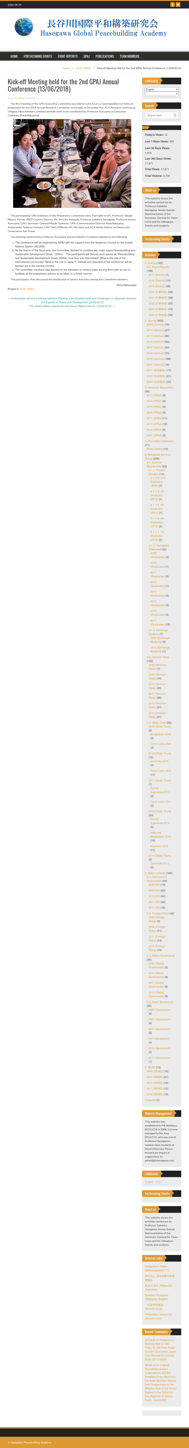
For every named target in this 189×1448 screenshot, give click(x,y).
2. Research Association (159, 387)
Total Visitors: (154, 176)
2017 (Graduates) (157, 622)
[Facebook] (172, 4)
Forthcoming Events (38, 56)
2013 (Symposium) (160, 1058)
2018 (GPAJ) (83, 68)
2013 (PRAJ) (154, 395)
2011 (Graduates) (157, 574)
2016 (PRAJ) (154, 412)
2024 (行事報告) (158, 315)
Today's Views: (154, 134)
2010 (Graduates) (157, 564)
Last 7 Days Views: (157, 141)
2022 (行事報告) (158, 303)
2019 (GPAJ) (154, 429)
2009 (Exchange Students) (160, 639)
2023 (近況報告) (156, 381)
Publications (105, 56)
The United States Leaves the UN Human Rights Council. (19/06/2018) (72, 306)
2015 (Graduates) (157, 612)
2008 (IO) (154, 884)
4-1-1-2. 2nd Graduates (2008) (157, 481)
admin (21, 98)
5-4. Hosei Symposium (160, 1002)
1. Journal (151, 320)
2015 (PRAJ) (154, 406)
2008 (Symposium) (160, 1009)
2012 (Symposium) (160, 1048)
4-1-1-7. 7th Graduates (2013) (157, 535)
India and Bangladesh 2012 (160, 834)
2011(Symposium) (159, 1038)
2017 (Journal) (155, 347)
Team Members (129, 56)
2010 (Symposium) (160, 1029)
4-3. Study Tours (156, 722)
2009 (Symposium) (160, 1019)
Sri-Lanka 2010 (159, 761)
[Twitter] (178, 4)
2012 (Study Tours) (160, 811)
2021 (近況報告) (156, 370)
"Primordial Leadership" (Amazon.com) (158, 1316)
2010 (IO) (154, 896)
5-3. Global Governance (161, 955)
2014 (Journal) (155, 330)
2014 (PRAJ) (154, 401)
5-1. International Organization (157, 879)
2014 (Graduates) (157, 603)
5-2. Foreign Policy (158, 913)
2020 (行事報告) (158, 292)
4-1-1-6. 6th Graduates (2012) (157, 522)
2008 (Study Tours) (160, 726)
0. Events (150, 263)
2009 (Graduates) (157, 555)
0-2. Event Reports (158, 267)
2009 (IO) (154, 890)
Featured (150, 1100)
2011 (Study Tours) (160, 780)
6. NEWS (150, 1067)
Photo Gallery (155, 449)
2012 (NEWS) (155, 1094)
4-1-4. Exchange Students (158, 632)
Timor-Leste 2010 (160, 771)
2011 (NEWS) (155, 1088)
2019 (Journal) (155, 359)
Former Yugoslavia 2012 (160, 821)
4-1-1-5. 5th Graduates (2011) (157, 508)
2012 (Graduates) (157, 584)
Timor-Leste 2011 (160, 801)
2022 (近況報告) (156, 376)
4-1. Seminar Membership (154, 464)
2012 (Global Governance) (156, 994)
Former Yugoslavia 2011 (160, 790)
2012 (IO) (154, 907)
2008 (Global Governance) (156, 965)
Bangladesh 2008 (160, 734)
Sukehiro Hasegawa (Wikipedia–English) (156, 1297)
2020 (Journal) (155, 364)
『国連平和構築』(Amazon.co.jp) (155, 1306)
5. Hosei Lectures (155, 873)
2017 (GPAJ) (154, 418)
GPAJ (87, 56)
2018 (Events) (157, 280)
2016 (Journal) (155, 341)
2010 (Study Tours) (160, 753)
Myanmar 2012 (159, 846)
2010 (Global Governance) (156, 975)
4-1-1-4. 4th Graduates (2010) (157, 495)
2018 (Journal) (155, 353)
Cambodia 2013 (159, 863)
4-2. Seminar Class (158, 657)
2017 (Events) (157, 274)
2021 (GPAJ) (154, 435)
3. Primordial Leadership (159, 441)
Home (66, 68)
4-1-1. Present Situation (157, 472)
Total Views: (153, 169)
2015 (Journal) (155, 336)
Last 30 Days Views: (158, 148)
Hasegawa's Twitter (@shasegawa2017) (157, 1268)
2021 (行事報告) (158, 297)
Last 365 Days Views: (158, 158)
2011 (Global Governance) (156, 984)
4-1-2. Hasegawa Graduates (159, 547)
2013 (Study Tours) (160, 855)
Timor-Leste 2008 (160, 744)
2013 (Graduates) (157, 593)
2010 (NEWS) (155, 1082)
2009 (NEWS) (155, 1077)
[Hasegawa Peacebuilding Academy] (93, 29)
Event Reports (68, 56)
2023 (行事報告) (158, 309)
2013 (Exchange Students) (160, 649)
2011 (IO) (154, 902)
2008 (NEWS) (155, 1071)
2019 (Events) (157, 286)
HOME (14, 56)
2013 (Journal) (155, 324)
